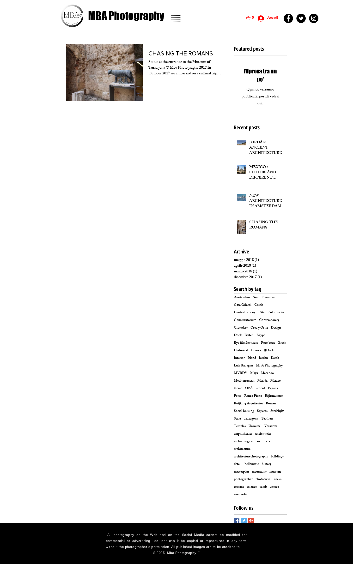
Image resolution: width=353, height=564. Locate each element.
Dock (238, 335)
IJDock (269, 350)
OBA (249, 388)
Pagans (273, 388)
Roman (271, 404)
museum (275, 472)
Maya (254, 373)
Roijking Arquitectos (248, 404)
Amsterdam (242, 297)
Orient (260, 388)
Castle (258, 305)
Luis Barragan (243, 366)
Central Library (245, 312)
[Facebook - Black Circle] (288, 18)
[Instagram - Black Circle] (313, 18)
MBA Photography (269, 366)
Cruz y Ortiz (259, 328)
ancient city (263, 434)
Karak (275, 358)
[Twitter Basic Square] (244, 520)
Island (252, 358)
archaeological (244, 441)
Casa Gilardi (242, 305)
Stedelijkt (277, 411)
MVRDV (240, 373)
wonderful (241, 494)
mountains (259, 472)
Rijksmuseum (274, 396)
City (261, 312)
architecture (242, 449)
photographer (243, 479)
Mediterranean (244, 381)
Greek (282, 343)
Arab (256, 297)
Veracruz (270, 426)
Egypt (260, 335)
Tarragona (251, 419)
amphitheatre (243, 434)
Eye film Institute (246, 343)
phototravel (263, 479)
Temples (240, 426)
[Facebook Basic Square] (236, 520)
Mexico (275, 381)
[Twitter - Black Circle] (301, 18)
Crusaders (241, 328)
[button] (175, 18)
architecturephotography (251, 457)
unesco (274, 487)
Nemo (238, 388)
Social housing (244, 411)
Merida (262, 381)
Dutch (249, 335)
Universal (255, 426)
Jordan (263, 358)
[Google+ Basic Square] (251, 520)
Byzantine (269, 297)
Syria (237, 419)
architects (263, 441)
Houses (256, 350)
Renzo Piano (253, 396)
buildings (277, 457)
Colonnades (276, 312)
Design (276, 328)
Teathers (267, 419)
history (266, 464)
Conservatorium (245, 320)
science (252, 487)
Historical (241, 350)
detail (238, 464)
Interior (239, 358)
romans (239, 487)
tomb (263, 487)
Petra (237, 396)
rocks (277, 479)
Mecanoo (267, 373)
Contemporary (269, 320)
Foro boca (268, 343)
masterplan (241, 472)
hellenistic (251, 464)
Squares (262, 411)
